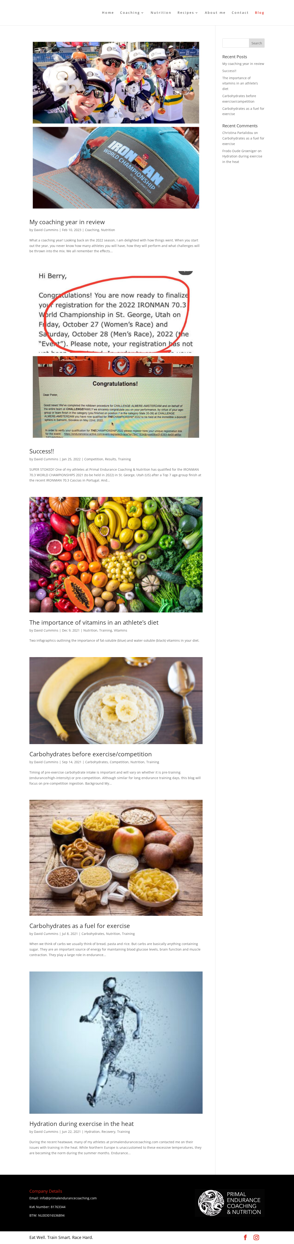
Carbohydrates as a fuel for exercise (79, 926)
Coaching (130, 13)
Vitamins (120, 630)
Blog (260, 13)
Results (110, 459)
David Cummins (46, 230)
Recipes (186, 13)
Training (124, 459)
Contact (240, 13)
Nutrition (161, 13)
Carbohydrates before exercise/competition (90, 754)
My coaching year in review (67, 222)
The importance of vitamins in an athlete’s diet (93, 622)
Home (108, 13)
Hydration (92, 1131)
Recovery (108, 1131)
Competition (93, 459)
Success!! (41, 451)
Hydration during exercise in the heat (81, 1123)
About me (215, 13)
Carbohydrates (96, 762)
